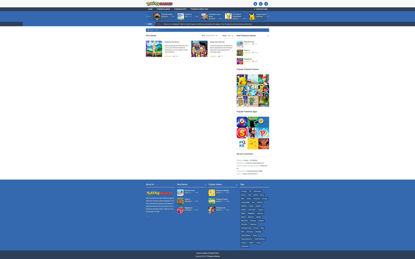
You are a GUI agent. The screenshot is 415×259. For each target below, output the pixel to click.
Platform (244, 224)
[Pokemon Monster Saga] (252, 90)
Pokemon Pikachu (222, 190)
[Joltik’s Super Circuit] (242, 101)
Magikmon (160, 24)
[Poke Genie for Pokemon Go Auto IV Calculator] (263, 122)
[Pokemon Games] (159, 3)
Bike (242, 199)
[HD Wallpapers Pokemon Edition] (252, 143)
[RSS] (147, 216)
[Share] (266, 4)
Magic (243, 213)
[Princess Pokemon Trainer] (263, 80)
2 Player (244, 191)
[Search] (261, 4)
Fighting (244, 206)
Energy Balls (245, 202)
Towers (243, 243)
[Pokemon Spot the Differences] (242, 80)
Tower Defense (259, 239)
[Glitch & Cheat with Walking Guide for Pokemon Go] (252, 122)
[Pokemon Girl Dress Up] (154, 49)
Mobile (258, 217)
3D (250, 191)
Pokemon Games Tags (199, 9)
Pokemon (253, 224)
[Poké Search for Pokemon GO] (242, 143)
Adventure (257, 191)
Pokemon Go (220, 208)
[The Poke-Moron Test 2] (252, 101)
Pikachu (261, 221)
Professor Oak (246, 228)
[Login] (255, 4)
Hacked (258, 206)
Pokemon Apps (180, 9)
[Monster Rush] (240, 44)
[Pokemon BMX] (252, 80)
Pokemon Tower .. (222, 199)
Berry (262, 195)
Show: (224, 35)
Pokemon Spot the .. (258, 14)
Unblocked (244, 246)
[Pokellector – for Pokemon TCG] (263, 133)
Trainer (251, 243)
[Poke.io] (240, 52)
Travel (258, 243)
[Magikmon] (240, 61)
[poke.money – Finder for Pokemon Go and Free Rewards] (242, 133)
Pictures (253, 221)
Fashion (259, 202)
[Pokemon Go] (263, 90)
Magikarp (251, 213)
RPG (242, 232)
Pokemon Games (163, 9)
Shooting (250, 232)
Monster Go (184, 14)
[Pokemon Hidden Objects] (263, 101)
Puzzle (256, 228)
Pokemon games (168, 198)
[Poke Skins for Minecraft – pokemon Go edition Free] (252, 133)
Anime (243, 195)
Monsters (244, 221)
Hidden (243, 210)
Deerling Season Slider (255, 171)
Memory (251, 217)
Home (150, 9)
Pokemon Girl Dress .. (172, 42)
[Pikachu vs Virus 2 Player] (242, 90)
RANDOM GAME (261, 9)
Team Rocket (245, 235)
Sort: (203, 35)
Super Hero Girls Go (217, 42)
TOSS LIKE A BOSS (163, 14)
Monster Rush (249, 42)
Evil (253, 202)
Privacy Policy (213, 253)
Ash (249, 195)
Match (243, 217)
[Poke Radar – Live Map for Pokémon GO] (242, 122)
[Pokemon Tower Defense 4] (212, 201)
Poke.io (247, 50)
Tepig (255, 235)
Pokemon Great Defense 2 (255, 163)
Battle (256, 195)
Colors (249, 199)
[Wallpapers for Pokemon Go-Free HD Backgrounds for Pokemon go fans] (263, 143)
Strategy (258, 232)
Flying (251, 206)
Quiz (262, 228)
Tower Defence (246, 239)
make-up (260, 213)
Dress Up (257, 199)
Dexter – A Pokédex (251, 160)
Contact (204, 253)
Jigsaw (260, 210)
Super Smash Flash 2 (250, 174)
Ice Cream (252, 210)
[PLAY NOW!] (153, 16)
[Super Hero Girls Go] (199, 49)
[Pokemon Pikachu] (212, 192)
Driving (264, 199)
